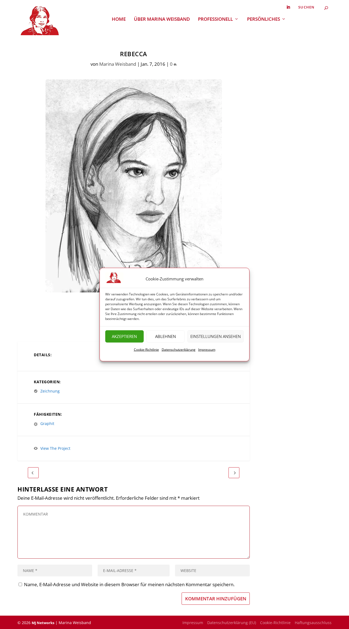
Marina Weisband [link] (117, 64)
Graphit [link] (47, 423)
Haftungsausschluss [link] (313, 622)
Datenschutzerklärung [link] (178, 349)
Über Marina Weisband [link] (162, 19)
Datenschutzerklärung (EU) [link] (231, 622)
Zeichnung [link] (50, 391)
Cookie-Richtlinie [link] (146, 349)
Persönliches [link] (263, 19)
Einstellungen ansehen (215, 336)
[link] (288, 7)
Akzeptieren (124, 336)
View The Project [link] (55, 448)
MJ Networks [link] (43, 622)
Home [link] (119, 19)
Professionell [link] (215, 19)
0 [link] (172, 64)
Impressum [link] (206, 349)
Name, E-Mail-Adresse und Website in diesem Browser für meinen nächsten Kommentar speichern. (129, 584)
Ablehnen (165, 336)
